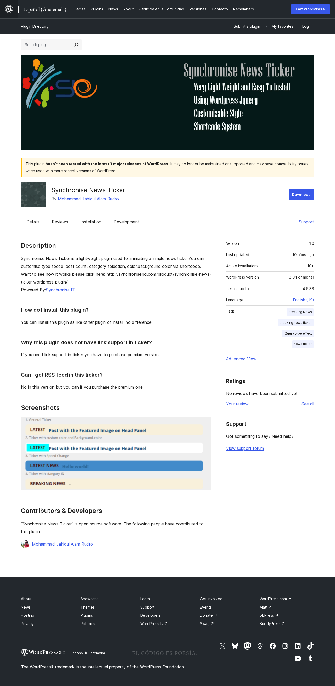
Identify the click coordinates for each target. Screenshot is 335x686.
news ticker (303, 344)
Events (206, 607)
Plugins (87, 615)
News (26, 607)
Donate (208, 615)
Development (126, 221)
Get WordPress (310, 9)
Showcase (90, 599)
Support (306, 221)
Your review (237, 403)
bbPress (269, 615)
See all (308, 403)
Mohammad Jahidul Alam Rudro (88, 198)
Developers (150, 615)
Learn (145, 599)
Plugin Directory (35, 26)
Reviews (60, 221)
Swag (207, 623)
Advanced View (241, 358)
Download (301, 194)
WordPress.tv (154, 623)
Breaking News (300, 312)
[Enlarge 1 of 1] (204, 424)
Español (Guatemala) (88, 653)
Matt (266, 607)
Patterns (88, 623)
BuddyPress (272, 623)
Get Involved (211, 599)
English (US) (303, 300)
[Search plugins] (76, 44)
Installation (90, 221)
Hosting (27, 615)
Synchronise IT (60, 289)
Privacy (27, 623)
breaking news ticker (295, 323)
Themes (88, 607)
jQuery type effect (298, 333)
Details (33, 221)
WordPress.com (275, 599)
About (26, 599)
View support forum (245, 448)
